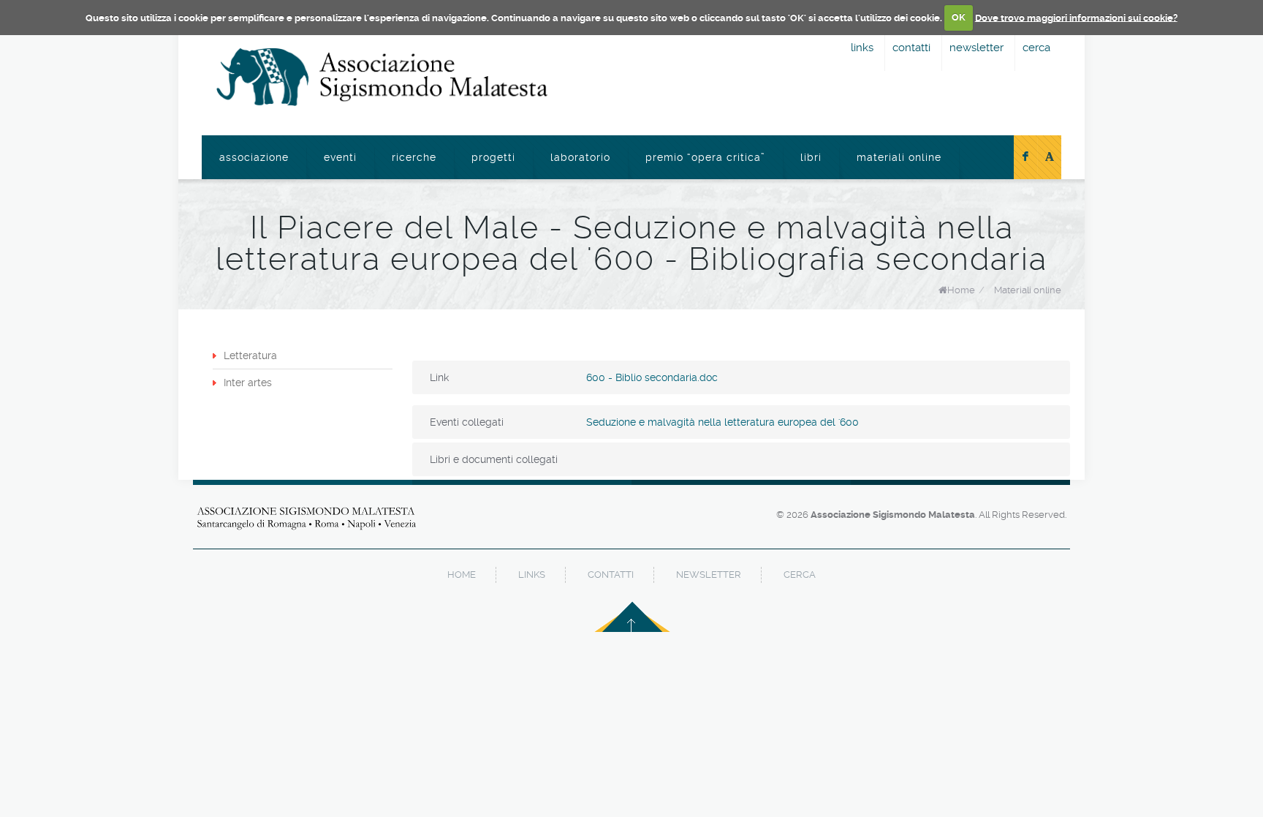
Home (961, 290)
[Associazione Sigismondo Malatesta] (382, 77)
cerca (1036, 47)
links (862, 47)
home (461, 574)
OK (959, 17)
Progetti (493, 157)
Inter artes (248, 382)
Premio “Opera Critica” (705, 157)
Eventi (340, 157)
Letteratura (250, 355)
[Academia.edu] (1049, 157)
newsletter (976, 47)
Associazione (254, 157)
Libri (811, 157)
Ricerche (414, 157)
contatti (911, 47)
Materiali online (899, 157)
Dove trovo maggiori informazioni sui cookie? (1076, 17)
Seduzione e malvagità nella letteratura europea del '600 (722, 422)
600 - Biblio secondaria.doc (652, 377)
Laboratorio (580, 157)
